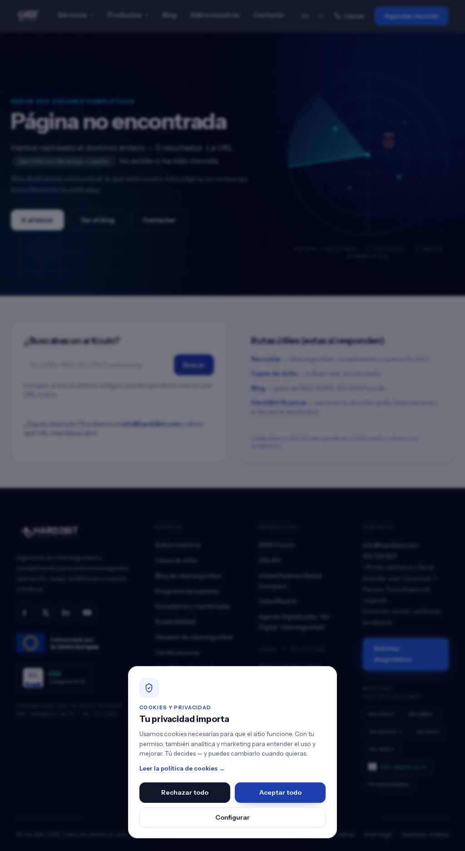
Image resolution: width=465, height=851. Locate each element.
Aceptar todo (280, 792)
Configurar (232, 817)
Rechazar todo (184, 792)
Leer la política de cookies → (182, 768)
